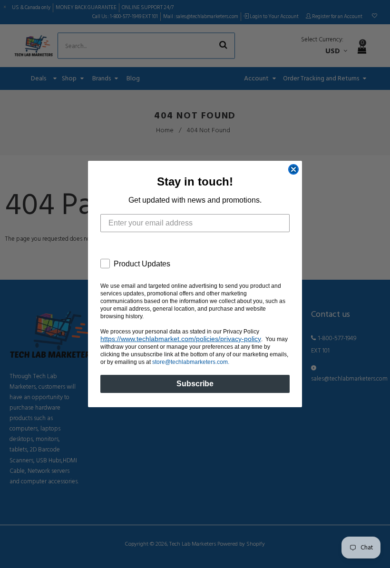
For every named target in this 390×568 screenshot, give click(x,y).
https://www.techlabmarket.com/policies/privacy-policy (180, 339)
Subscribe (195, 384)
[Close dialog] (293, 169)
